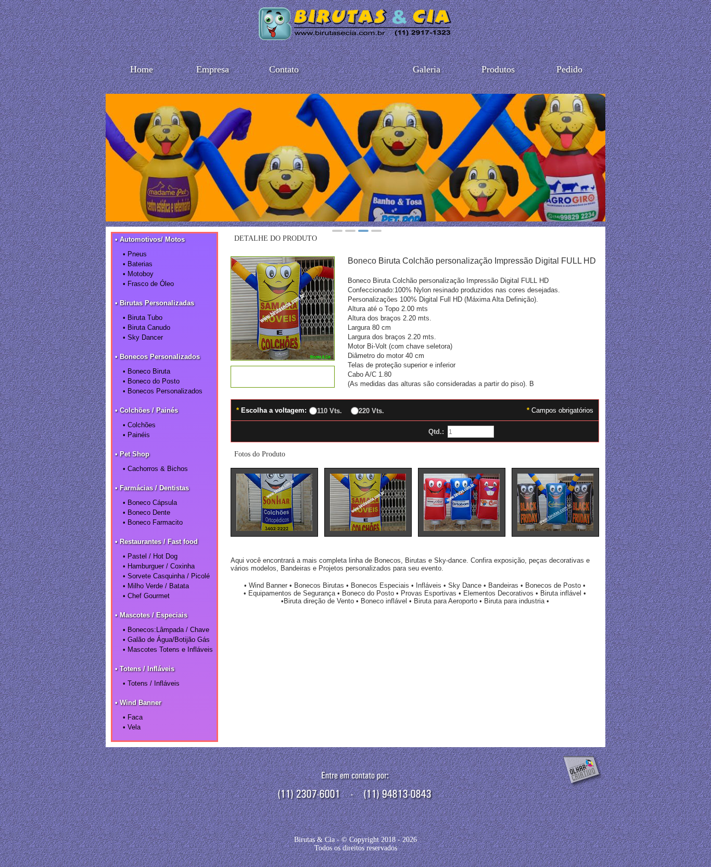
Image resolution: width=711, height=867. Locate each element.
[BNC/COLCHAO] (282, 357)
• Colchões (139, 425)
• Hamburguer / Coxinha (159, 566)
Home (141, 69)
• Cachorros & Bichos (155, 469)
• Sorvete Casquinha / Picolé (166, 576)
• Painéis (136, 435)
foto (274, 502)
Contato (284, 69)
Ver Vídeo (282, 376)
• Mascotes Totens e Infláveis (168, 649)
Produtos (498, 69)
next (592, 156)
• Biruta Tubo (142, 317)
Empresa (212, 69)
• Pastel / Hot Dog (150, 556)
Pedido (569, 69)
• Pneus (135, 254)
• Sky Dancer (143, 337)
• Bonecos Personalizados (162, 391)
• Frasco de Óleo (148, 284)
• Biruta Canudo (146, 327)
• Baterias (138, 264)
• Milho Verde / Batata (156, 586)
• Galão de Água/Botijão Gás (166, 639)
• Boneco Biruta (146, 371)
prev (119, 156)
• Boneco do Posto (151, 381)
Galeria (426, 69)
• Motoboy (138, 274)
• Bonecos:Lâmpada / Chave (166, 630)
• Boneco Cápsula (150, 502)
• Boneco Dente (146, 512)
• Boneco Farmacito (153, 522)
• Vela (132, 727)
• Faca (133, 717)
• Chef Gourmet (146, 596)
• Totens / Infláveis (151, 683)
